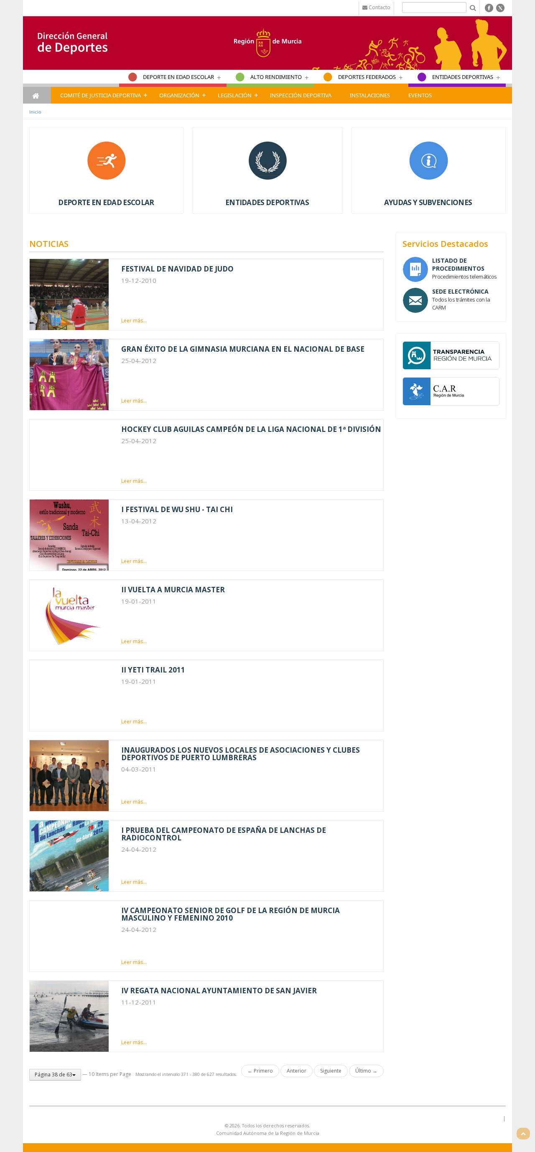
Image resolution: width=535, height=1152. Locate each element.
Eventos (420, 95)
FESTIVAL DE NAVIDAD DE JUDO (177, 269)
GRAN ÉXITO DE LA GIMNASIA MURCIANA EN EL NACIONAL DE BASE (242, 349)
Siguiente (330, 1070)
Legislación (235, 95)
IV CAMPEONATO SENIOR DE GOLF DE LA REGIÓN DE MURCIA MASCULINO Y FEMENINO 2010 (230, 914)
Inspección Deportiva (300, 95)
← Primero (260, 1070)
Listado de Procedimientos (458, 264)
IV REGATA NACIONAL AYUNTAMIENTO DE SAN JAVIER (219, 990)
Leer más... (134, 320)
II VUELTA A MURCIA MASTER (173, 589)
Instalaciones (370, 95)
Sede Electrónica (460, 291)
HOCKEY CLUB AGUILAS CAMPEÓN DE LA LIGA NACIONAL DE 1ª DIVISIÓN (251, 429)
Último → (366, 1070)
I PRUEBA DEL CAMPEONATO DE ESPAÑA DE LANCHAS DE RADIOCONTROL (223, 833)
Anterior (296, 1070)
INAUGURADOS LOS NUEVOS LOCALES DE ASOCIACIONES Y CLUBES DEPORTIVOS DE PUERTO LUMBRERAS (240, 753)
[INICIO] (37, 95)
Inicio (35, 112)
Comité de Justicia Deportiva (100, 95)
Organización (179, 95)
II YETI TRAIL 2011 (153, 670)
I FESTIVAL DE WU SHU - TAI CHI (177, 509)
